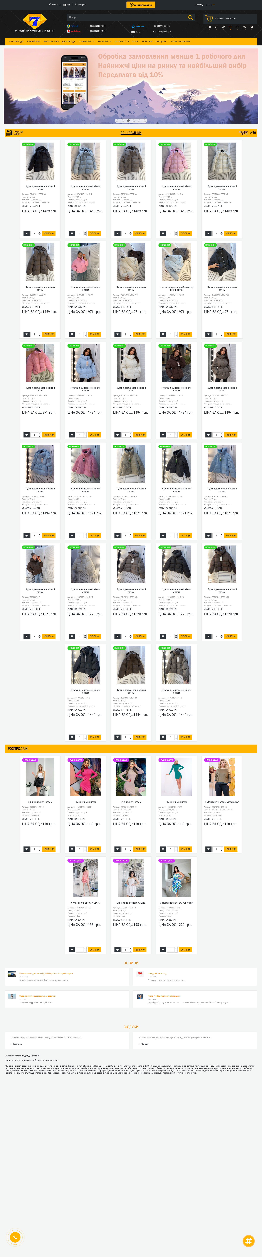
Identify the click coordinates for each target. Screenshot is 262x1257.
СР (223, 27)
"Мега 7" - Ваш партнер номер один (164, 943)
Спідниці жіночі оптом (40, 748)
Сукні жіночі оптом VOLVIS (85, 849)
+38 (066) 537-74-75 (97, 31)
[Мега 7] (131, 59)
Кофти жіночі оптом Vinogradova (222, 748)
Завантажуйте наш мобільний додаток (37, 943)
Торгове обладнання (180, 41)
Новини (131, 910)
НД (251, 27)
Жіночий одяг (33, 41)
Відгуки (131, 974)
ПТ (237, 27)
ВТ (216, 27)
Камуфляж (161, 41)
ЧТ (230, 27)
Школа (135, 41)
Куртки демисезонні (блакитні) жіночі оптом (176, 235)
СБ (244, 27)
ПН (209, 27)
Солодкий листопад (157, 920)
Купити (48, 180)
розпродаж (18, 695)
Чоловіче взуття (86, 41)
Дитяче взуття (122, 41)
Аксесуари (147, 41)
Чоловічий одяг (16, 41)
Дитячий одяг (69, 41)
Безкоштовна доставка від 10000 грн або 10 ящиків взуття (46, 920)
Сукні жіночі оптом (86, 748)
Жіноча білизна (51, 41)
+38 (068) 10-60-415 (161, 26)
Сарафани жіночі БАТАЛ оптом (176, 849)
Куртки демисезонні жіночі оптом (40, 135)
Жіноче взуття (104, 41)
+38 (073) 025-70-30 (97, 26)
